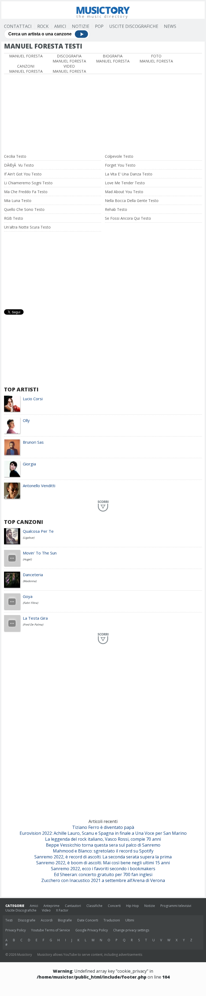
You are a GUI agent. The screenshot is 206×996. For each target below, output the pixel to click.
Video (46, 910)
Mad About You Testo (124, 191)
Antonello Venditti (39, 485)
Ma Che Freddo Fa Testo (25, 191)
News (170, 26)
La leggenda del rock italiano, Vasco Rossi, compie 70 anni (103, 839)
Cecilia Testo (15, 156)
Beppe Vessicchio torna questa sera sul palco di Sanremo (103, 845)
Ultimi (129, 920)
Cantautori (73, 905)
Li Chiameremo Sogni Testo (28, 182)
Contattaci (18, 26)
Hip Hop (132, 905)
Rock (43, 26)
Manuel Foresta (26, 55)
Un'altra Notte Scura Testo (27, 227)
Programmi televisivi (175, 905)
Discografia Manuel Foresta (69, 58)
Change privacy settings (131, 930)
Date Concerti (87, 920)
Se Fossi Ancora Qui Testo (128, 218)
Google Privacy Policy (91, 930)
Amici (60, 26)
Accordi (47, 920)
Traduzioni (112, 920)
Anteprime (51, 905)
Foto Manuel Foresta (156, 58)
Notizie (80, 26)
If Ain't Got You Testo (23, 174)
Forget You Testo (120, 165)
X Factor (62, 910)
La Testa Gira (35, 618)
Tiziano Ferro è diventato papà (103, 827)
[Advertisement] (103, 114)
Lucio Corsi (33, 398)
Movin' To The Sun (40, 553)
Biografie (65, 920)
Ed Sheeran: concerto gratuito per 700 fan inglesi (103, 874)
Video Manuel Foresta (69, 69)
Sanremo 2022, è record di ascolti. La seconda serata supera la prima (103, 857)
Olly (26, 420)
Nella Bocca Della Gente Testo (132, 200)
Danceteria (33, 574)
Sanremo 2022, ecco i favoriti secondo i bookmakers (103, 869)
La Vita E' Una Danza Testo (128, 174)
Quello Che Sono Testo (24, 209)
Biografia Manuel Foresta (113, 58)
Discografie (26, 920)
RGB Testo (13, 218)
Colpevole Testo (119, 156)
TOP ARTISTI (21, 389)
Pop (99, 26)
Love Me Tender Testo (125, 182)
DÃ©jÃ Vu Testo (19, 165)
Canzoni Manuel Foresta (26, 69)
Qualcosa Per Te (38, 531)
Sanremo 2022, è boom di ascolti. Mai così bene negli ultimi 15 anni (103, 863)
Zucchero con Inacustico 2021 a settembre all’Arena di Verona (103, 880)
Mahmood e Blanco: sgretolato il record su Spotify (103, 851)
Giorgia (29, 463)
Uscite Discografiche (133, 26)
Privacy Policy (15, 930)
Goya (27, 596)
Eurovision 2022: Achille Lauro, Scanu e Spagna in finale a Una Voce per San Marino (103, 833)
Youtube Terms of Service (50, 930)
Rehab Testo (116, 209)
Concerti (114, 905)
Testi (9, 920)
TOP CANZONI (23, 521)
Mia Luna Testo (17, 200)
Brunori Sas (33, 442)
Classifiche (94, 905)
